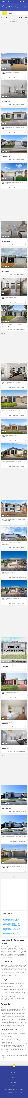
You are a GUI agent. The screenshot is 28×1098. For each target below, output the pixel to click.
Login (8, 1)
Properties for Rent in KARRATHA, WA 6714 (11, 930)
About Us (14, 1077)
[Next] (14, 876)
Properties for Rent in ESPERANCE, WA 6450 (11, 928)
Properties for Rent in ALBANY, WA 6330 (10, 921)
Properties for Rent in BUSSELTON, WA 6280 (11, 925)
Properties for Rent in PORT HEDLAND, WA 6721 (12, 932)
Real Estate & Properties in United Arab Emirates (13, 1089)
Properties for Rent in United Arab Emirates (14, 1095)
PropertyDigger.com (14, 1072)
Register (3, 1)
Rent (4, 13)
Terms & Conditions (14, 1080)
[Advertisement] (14, 38)
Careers (14, 1085)
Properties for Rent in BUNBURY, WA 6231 (11, 920)
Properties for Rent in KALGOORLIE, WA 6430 (11, 927)
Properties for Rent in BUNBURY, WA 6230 (11, 919)
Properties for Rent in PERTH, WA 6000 (10, 924)
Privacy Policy (14, 1082)
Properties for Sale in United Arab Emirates (14, 1092)
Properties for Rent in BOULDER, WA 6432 (11, 923)
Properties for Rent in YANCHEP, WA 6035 (10, 918)
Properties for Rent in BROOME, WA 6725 (10, 933)
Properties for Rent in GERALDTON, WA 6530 (11, 929)
